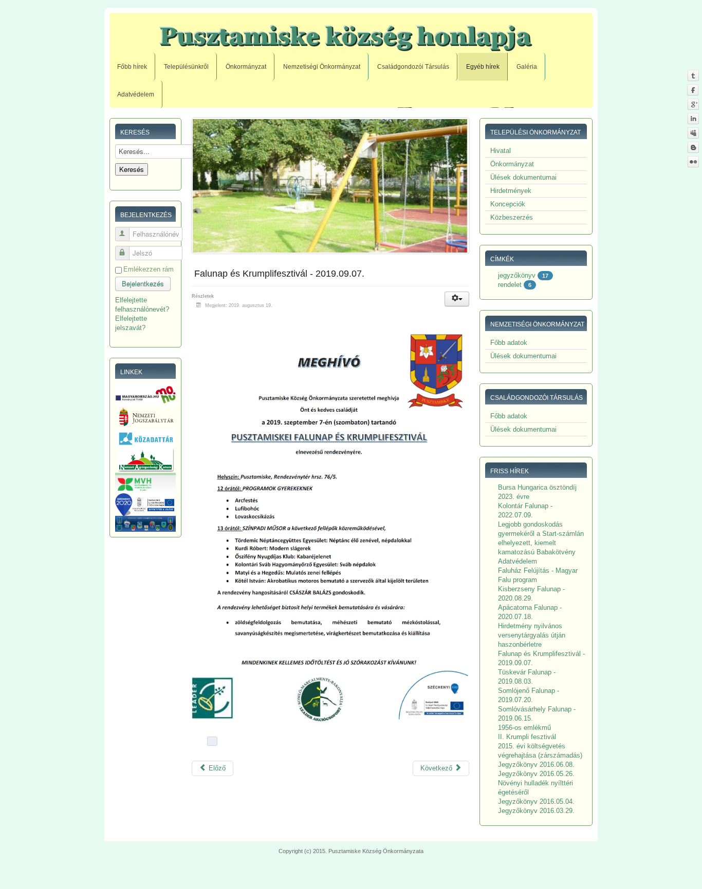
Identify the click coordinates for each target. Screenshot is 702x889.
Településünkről (186, 66)
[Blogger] (693, 147)
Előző (216, 768)
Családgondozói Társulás (413, 66)
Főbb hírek (132, 66)
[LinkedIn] (693, 118)
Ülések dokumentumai (523, 177)
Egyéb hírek (483, 66)
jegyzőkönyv (516, 275)
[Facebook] (693, 89)
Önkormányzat (246, 66)
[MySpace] (693, 133)
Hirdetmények (510, 191)
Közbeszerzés (511, 217)
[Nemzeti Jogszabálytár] (145, 416)
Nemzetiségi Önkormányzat (321, 66)
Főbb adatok (508, 342)
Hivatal (500, 150)
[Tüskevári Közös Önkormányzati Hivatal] (145, 523)
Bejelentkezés (143, 283)
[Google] (693, 104)
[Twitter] (693, 75)
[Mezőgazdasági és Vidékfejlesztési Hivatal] (145, 482)
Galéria (526, 66)
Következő (437, 768)
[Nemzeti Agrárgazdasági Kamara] (145, 459)
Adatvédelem (135, 94)
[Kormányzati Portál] (145, 394)
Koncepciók (507, 204)
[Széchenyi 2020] (145, 504)
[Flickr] (693, 161)
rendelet (510, 284)
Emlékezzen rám (148, 269)
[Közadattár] (145, 438)
